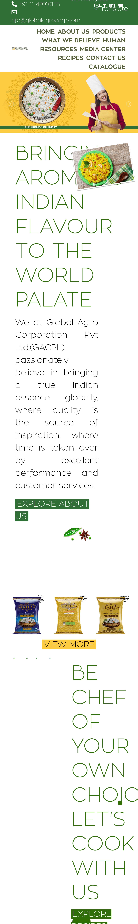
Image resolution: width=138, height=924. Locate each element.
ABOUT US (73, 32)
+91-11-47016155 (38, 4)
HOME (46, 32)
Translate (113, 9)
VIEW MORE (69, 644)
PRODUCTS (109, 32)
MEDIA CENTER (103, 49)
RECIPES (70, 58)
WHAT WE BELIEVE (71, 40)
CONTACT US (106, 58)
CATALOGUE (107, 67)
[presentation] (13, 618)
